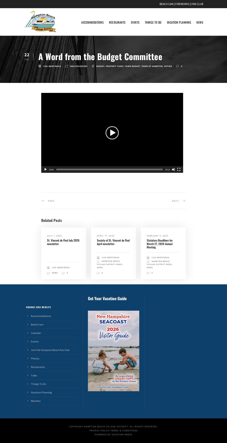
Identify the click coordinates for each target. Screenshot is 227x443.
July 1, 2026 (54, 235)
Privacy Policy (99, 430)
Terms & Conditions (124, 430)
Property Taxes (114, 66)
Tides (34, 375)
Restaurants (117, 22)
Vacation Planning (179, 22)
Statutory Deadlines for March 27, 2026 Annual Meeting (160, 243)
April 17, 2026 (105, 235)
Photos (35, 358)
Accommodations (92, 22)
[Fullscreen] (178, 169)
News (199, 22)
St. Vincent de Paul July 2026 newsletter (63, 242)
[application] (112, 133)
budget (100, 66)
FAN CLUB (197, 4)
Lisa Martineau (52, 66)
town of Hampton (152, 66)
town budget (132, 66)
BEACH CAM (166, 4)
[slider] (109, 169)
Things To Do (153, 22)
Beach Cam (37, 324)
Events (135, 22)
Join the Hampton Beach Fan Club (50, 350)
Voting (168, 66)
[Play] (45, 169)
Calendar (36, 333)
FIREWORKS (182, 4)
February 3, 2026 (157, 235)
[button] (112, 133)
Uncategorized (78, 66)
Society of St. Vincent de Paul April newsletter (113, 242)
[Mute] (173, 169)
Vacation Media (122, 434)
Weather (36, 401)
